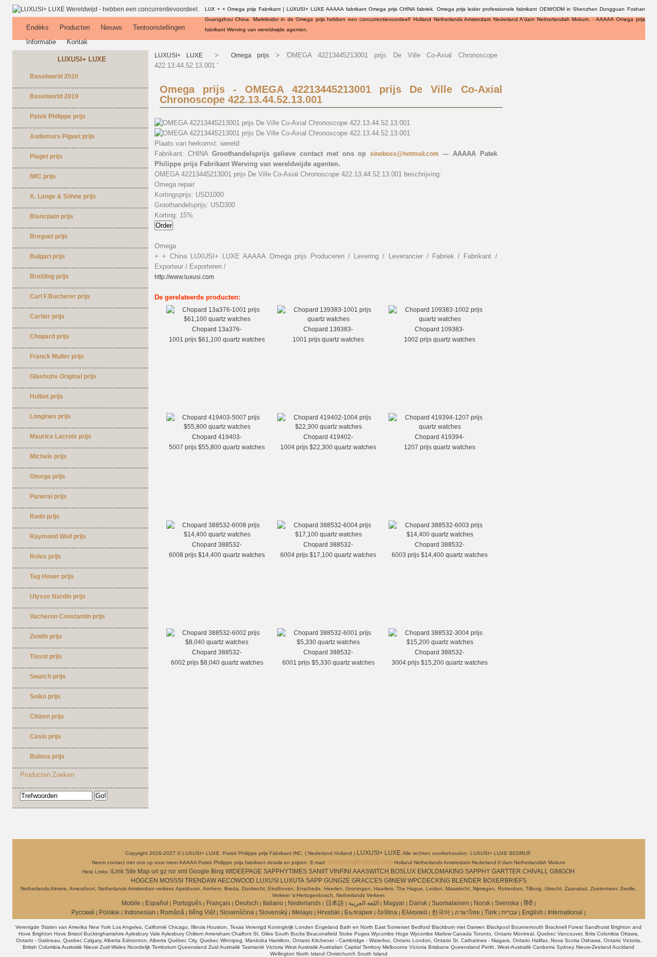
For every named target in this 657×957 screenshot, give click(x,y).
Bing (217, 871)
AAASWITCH (371, 871)
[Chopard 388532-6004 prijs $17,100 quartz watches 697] (328, 534)
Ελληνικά (414, 912)
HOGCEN (144, 881)
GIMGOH (562, 871)
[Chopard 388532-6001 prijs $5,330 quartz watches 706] (328, 642)
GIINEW (395, 881)
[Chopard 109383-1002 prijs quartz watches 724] (440, 319)
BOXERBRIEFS (505, 881)
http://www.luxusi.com (184, 277)
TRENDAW (200, 881)
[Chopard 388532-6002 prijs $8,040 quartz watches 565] (217, 642)
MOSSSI (171, 881)
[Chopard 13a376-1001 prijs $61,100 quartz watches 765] (217, 319)
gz (163, 871)
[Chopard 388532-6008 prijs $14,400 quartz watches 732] (217, 534)
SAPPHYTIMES (285, 871)
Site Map (137, 871)
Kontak (77, 42)
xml (182, 871)
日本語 (334, 903)
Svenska (507, 903)
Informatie (41, 42)
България (358, 912)
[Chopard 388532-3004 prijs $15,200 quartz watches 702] (440, 642)
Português (187, 903)
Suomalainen (450, 903)
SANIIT (318, 871)
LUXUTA (292, 881)
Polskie (109, 912)
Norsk (482, 903)
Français (218, 903)
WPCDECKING (429, 881)
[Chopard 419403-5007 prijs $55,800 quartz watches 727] (217, 427)
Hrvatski (328, 912)
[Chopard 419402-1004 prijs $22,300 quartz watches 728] (328, 427)
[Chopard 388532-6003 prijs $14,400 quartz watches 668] (440, 534)
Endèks (37, 27)
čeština (387, 912)
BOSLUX (403, 871)
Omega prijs (247, 55)
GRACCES (367, 881)
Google (199, 871)
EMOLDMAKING (440, 871)
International (565, 912)
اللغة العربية (364, 903)
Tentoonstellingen (159, 27)
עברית (509, 912)
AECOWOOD (236, 881)
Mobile (131, 903)
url (155, 871)
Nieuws (111, 27)
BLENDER (466, 881)
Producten (75, 27)
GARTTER (506, 871)
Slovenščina (237, 912)
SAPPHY (477, 871)
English (532, 912)
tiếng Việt (202, 912)
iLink (117, 871)
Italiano (273, 903)
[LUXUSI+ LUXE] (105, 9)
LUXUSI (267, 881)
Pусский (82, 912)
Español (156, 903)
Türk (491, 912)
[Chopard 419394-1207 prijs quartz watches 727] (440, 427)
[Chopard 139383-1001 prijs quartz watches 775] (328, 319)
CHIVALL (535, 871)
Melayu (302, 912)
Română (172, 912)
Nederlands (304, 903)
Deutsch (246, 903)
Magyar (393, 903)
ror (172, 871)
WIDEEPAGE (243, 871)
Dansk (418, 903)
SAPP (314, 881)
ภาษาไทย (467, 912)
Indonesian (140, 912)
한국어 (441, 912)
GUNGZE (337, 881)
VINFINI (340, 871)
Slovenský (273, 912)
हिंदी (528, 903)
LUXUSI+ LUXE (181, 55)
